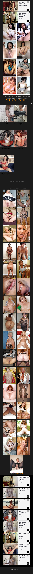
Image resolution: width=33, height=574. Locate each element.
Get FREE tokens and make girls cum (23, 3)
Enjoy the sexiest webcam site (19, 124)
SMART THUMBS (19, 473)
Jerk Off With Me (5, 123)
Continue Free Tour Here (16, 100)
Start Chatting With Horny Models (23, 15)
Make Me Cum (18, 148)
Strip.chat (21, 7)
